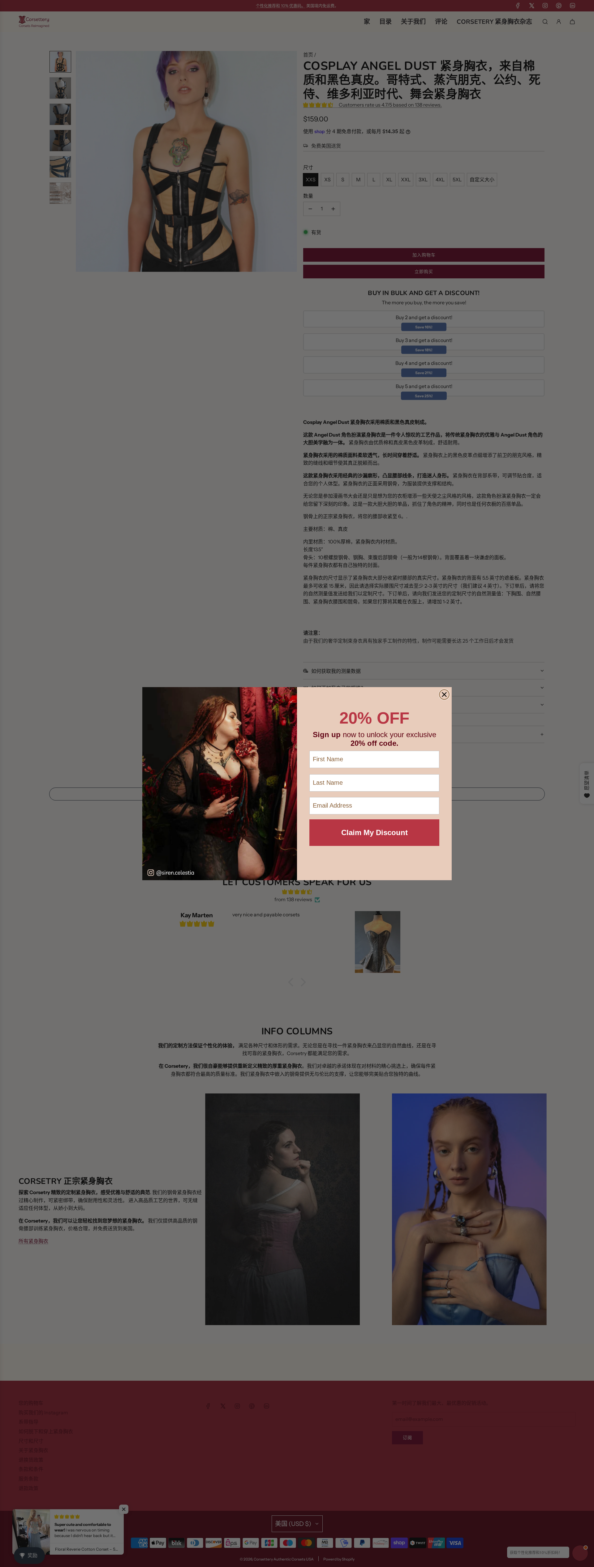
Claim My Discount (374, 832)
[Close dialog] (444, 694)
